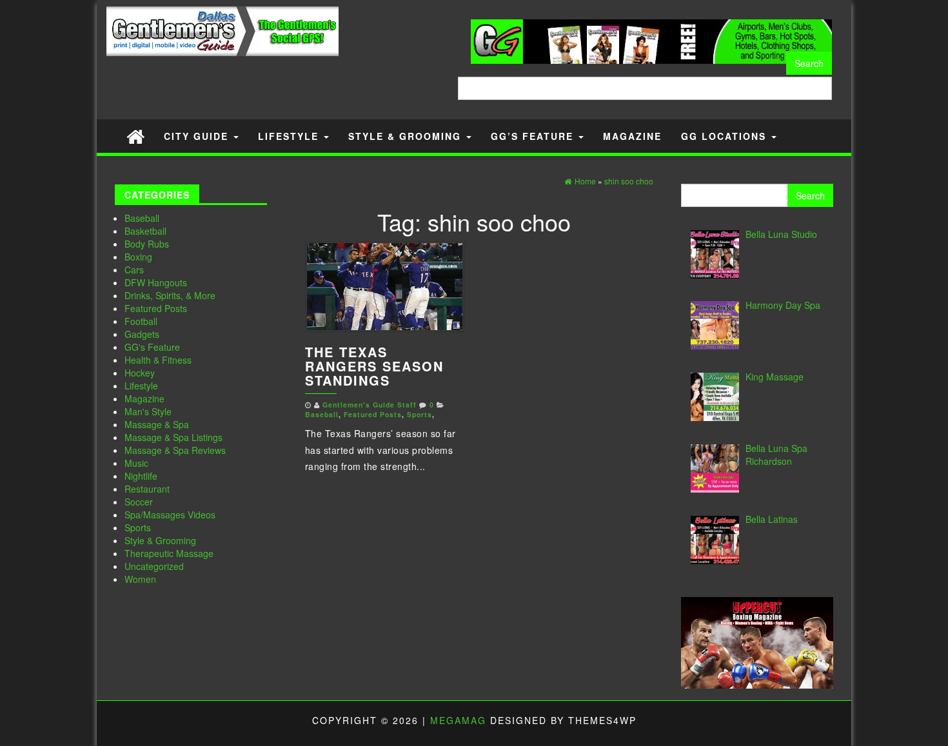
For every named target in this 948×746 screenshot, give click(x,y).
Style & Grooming (406, 136)
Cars (134, 269)
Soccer (138, 501)
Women (140, 579)
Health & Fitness (158, 359)
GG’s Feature (534, 136)
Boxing (138, 256)
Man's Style (148, 411)
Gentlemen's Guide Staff (369, 404)
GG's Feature (152, 346)
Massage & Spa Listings (173, 437)
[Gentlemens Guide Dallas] (135, 136)
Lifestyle (290, 136)
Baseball (141, 217)
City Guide (198, 136)
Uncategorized (154, 566)
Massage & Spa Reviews (175, 450)
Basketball (145, 230)
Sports (137, 527)
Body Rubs (146, 243)
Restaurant (147, 488)
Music (136, 462)
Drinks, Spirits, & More (169, 295)
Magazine (632, 136)
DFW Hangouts (155, 282)
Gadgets (141, 334)
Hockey (139, 372)
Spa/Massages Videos (169, 514)
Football (140, 321)
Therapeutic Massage (168, 553)
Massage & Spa (156, 424)
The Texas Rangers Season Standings (374, 365)
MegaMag (458, 720)
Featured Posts (155, 308)
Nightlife (140, 475)
